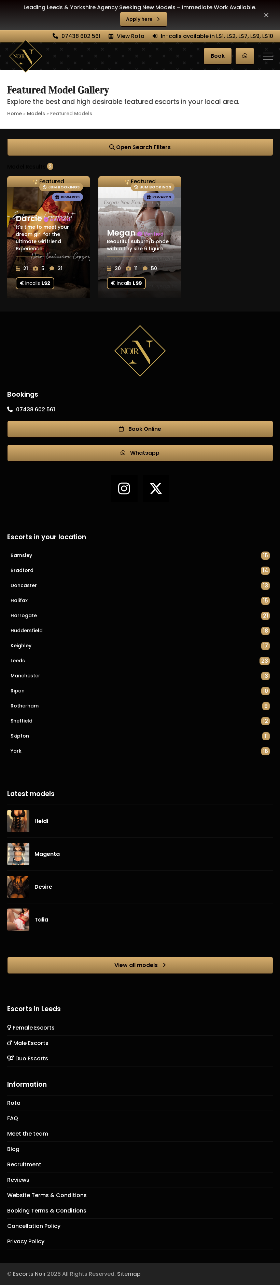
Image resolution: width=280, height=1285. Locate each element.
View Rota (130, 36)
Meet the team (27, 1134)
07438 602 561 (80, 36)
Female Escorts (33, 1028)
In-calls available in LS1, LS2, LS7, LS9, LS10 (217, 36)
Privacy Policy (25, 1241)
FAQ (12, 1118)
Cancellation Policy (33, 1226)
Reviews (18, 1180)
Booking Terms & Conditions (46, 1211)
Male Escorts (30, 1043)
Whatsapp (144, 453)
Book (218, 56)
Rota (13, 1103)
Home (14, 113)
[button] (266, 15)
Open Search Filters (143, 147)
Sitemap (129, 1274)
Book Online (144, 429)
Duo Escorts (31, 1058)
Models (36, 113)
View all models (136, 965)
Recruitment (24, 1164)
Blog (13, 1149)
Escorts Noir (29, 1274)
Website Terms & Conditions (47, 1195)
